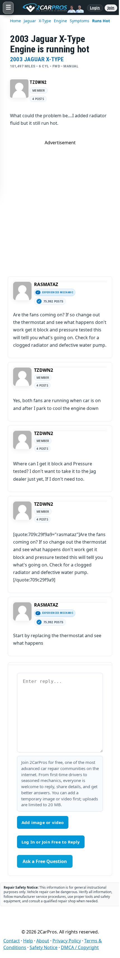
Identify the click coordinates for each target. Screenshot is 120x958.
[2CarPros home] (50, 7)
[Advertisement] (60, 205)
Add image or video (42, 822)
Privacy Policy (66, 941)
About (42, 941)
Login (95, 7)
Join (110, 7)
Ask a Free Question (45, 861)
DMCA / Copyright (80, 947)
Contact (11, 941)
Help (28, 941)
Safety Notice (43, 947)
